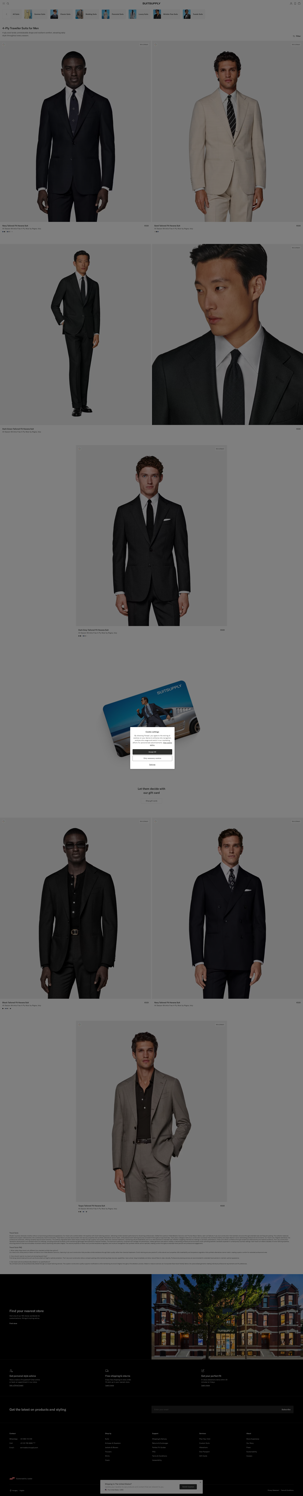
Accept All (152, 752)
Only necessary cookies (152, 758)
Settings (152, 764)
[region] (152, 748)
